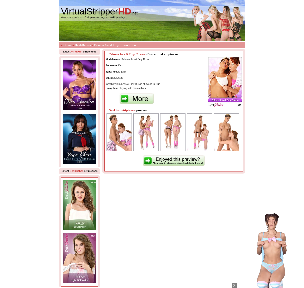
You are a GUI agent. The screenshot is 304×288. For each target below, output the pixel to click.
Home (67, 45)
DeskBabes (83, 45)
